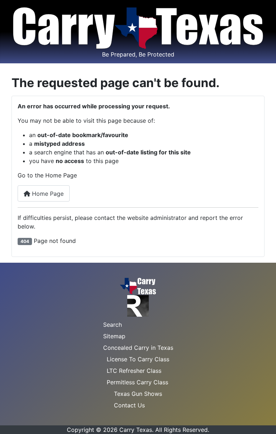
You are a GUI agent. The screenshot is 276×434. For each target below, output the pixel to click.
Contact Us (129, 405)
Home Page (47, 193)
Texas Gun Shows (138, 393)
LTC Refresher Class (134, 370)
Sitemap (114, 336)
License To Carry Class (138, 359)
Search (112, 324)
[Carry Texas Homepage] (137, 285)
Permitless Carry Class (137, 382)
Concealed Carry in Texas (138, 347)
